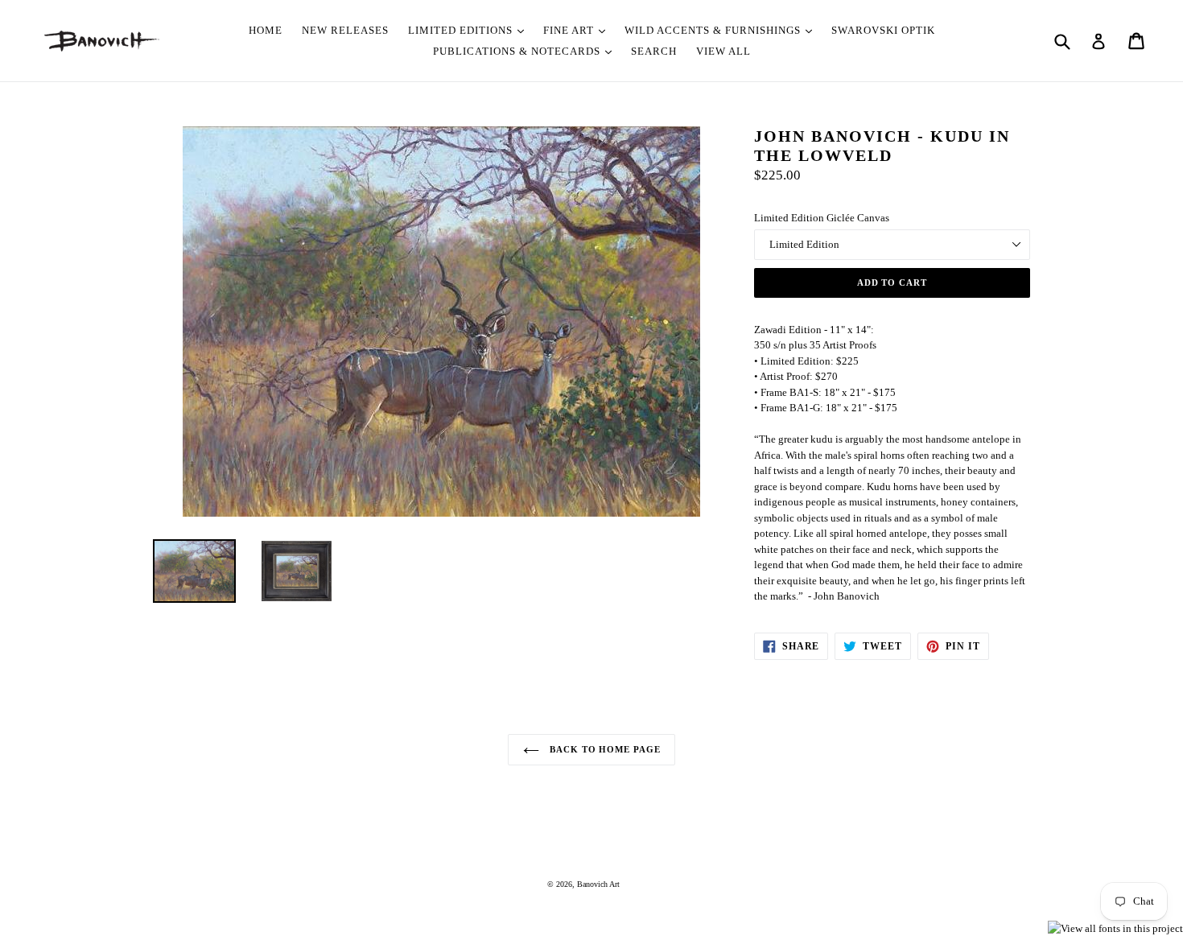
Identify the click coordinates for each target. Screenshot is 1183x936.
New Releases (345, 30)
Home (265, 30)
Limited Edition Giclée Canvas (821, 218)
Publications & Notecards (518, 51)
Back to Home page (604, 749)
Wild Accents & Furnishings (714, 30)
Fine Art (570, 30)
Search (654, 51)
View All (723, 51)
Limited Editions (462, 30)
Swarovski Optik (883, 30)
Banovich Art (598, 884)
